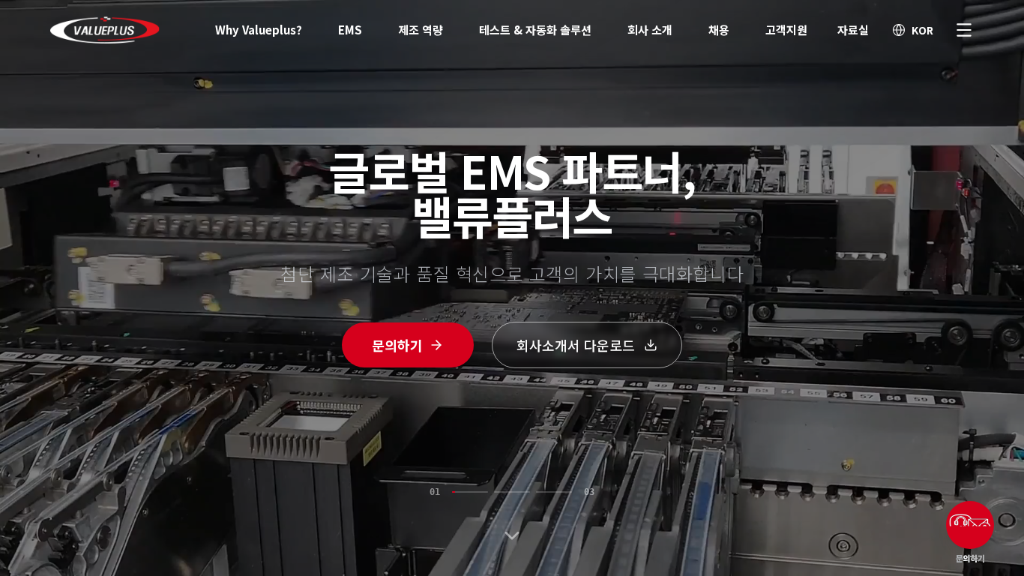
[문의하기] (970, 525)
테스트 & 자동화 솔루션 (535, 30)
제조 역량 (420, 30)
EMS (350, 30)
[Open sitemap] (964, 30)
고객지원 (786, 30)
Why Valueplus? (258, 30)
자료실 (853, 30)
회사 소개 (649, 30)
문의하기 (397, 345)
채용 (718, 30)
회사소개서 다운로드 (575, 345)
